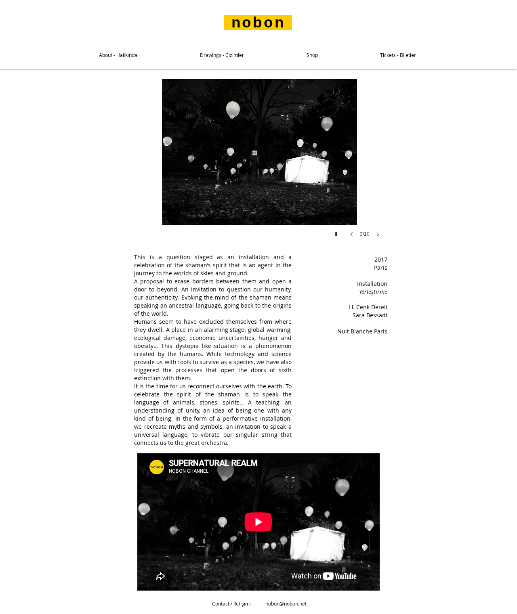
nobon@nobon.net (286, 603)
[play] (337, 232)
